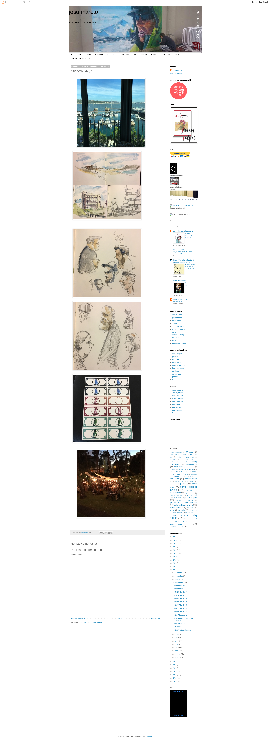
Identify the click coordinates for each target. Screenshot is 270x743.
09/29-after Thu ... (181, 589)
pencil (182, 484)
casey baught (177, 390)
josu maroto (83, 12)
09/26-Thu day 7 (180, 592)
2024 (175, 543)
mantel (177, 476)
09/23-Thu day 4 (180, 602)
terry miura (176, 413)
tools (172, 510)
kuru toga (185, 472)
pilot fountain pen (176, 495)
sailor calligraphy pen (183, 505)
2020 (175, 557)
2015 (175, 662)
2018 (175, 563)
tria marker (182, 510)
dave (174, 332)
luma (186, 474)
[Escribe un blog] (103, 532)
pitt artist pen (190, 497)
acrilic (184, 454)
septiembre (179, 583)
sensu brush (176, 507)
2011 (175, 675)
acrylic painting (178, 335)
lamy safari (177, 474)
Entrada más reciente (79, 618)
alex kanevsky (177, 401)
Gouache (110, 55)
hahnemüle (182, 469)
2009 (175, 681)
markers (190, 476)
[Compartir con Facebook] (108, 532)
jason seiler (176, 362)
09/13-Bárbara (179, 624)
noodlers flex (179, 481)
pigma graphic (189, 490)
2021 (175, 553)
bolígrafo (173, 459)
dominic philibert (178, 365)
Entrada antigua (157, 618)
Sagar (174, 323)
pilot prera (177, 497)
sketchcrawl (176, 341)
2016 (175, 570)
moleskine (174, 479)
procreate (174, 502)
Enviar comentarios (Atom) (91, 623)
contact (177, 55)
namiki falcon (191, 479)
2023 (175, 547)
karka (174, 380)
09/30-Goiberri (179, 585)
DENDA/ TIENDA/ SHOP (80, 59)
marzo (177, 651)
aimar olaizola (177, 301)
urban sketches (123, 55)
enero (177, 657)
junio (177, 641)
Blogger (149, 736)
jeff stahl (175, 357)
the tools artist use (179, 343)
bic (179, 457)
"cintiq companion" (176, 452)
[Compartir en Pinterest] (111, 532)
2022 (175, 550)
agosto (177, 634)
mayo (177, 644)
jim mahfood (177, 318)
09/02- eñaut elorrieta (182, 630)
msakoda (175, 371)
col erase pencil (191, 464)
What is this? (178, 715)
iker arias (175, 338)
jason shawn (177, 320)
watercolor (176, 524)
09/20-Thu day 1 (180, 612)
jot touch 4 (174, 472)
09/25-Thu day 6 (180, 595)
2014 (175, 665)
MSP (79, 55)
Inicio (119, 618)
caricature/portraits (140, 55)
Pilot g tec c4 (174, 454)
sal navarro (176, 374)
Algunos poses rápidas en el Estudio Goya (190, 266)
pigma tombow (190, 493)
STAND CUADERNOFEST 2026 (190, 235)
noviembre (179, 576)
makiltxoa (194, 474)
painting (88, 55)
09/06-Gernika (179, 627)
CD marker (190, 452)
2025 (175, 540)
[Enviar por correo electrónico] (100, 532)
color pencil (178, 467)
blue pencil (190, 457)
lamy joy (194, 471)
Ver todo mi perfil (176, 74)
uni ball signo (190, 512)
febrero (178, 654)
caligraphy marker (187, 459)
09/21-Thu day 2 (180, 608)
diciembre (179, 573)
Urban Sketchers (180, 250)
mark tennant (177, 410)
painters (173, 484)
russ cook (176, 360)
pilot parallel (192, 495)
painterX (190, 481)
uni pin (173, 515)
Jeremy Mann (177, 393)
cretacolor (191, 467)
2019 (175, 560)
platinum (179, 500)
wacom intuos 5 (183, 521)
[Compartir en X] (106, 532)
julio (176, 638)
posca (190, 500)
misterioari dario (179, 281)
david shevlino (177, 399)
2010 (175, 678)
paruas (175, 377)
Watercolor (99, 55)
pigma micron (175, 493)
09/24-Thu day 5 (180, 599)
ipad (191, 469)
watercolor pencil (176, 527)
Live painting (165, 55)
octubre (178, 579)
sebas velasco (177, 396)
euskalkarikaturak (180, 300)
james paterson (178, 404)
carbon (172, 462)
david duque (177, 354)
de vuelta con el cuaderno (183, 231)
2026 (175, 537)
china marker (183, 462)
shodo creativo (178, 326)
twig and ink (193, 510)
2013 (175, 668)
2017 (175, 567)
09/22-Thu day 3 (180, 605)
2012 (175, 671)
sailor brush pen (190, 503)
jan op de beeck (178, 368)
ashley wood (177, 315)
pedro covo (176, 407)
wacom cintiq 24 (191, 519)
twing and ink (177, 512)
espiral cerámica (178, 329)
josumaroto (177, 70)
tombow (190, 508)
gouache (173, 469)
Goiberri (154, 55)
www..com (178, 691)
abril (176, 647)
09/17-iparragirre (180, 615)
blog (72, 55)
